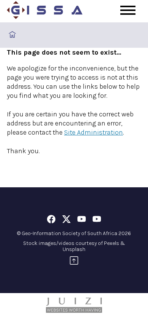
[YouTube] (81, 220)
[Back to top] (74, 262)
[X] (66, 220)
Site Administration (93, 132)
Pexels (111, 243)
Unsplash (74, 249)
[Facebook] (51, 220)
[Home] (45, 11)
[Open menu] (127, 10)
